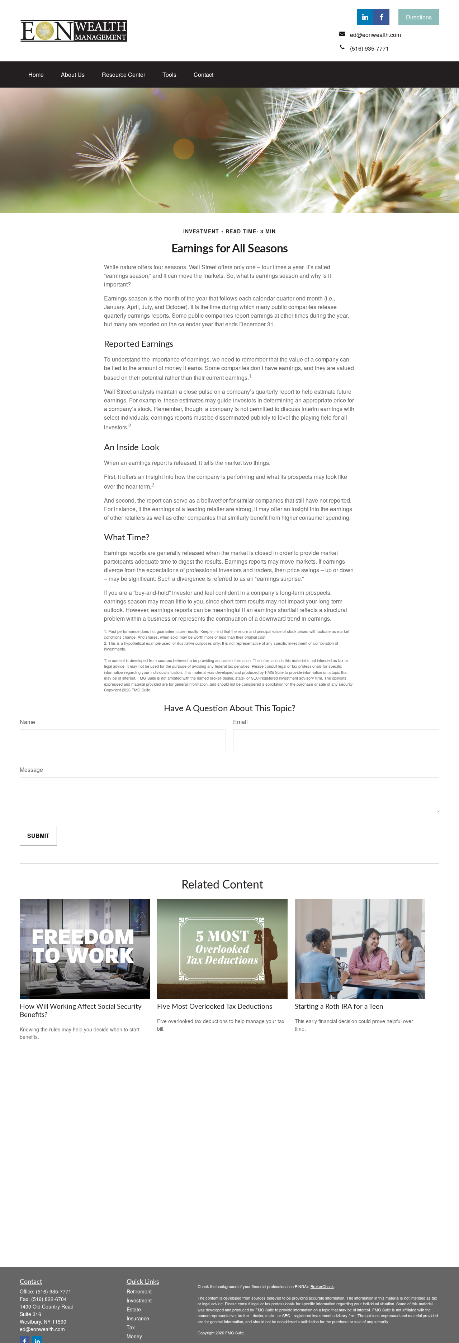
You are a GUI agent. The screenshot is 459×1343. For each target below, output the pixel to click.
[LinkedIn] (365, 17)
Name (27, 722)
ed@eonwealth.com (42, 1329)
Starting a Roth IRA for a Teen (339, 1006)
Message (31, 769)
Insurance (138, 1318)
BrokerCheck (322, 1286)
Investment (139, 1300)
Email (240, 722)
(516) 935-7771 (53, 1291)
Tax (131, 1327)
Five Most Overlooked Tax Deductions (214, 1006)
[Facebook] (381, 17)
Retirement (139, 1291)
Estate (134, 1309)
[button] (36, 74)
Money (134, 1336)
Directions (419, 17)
